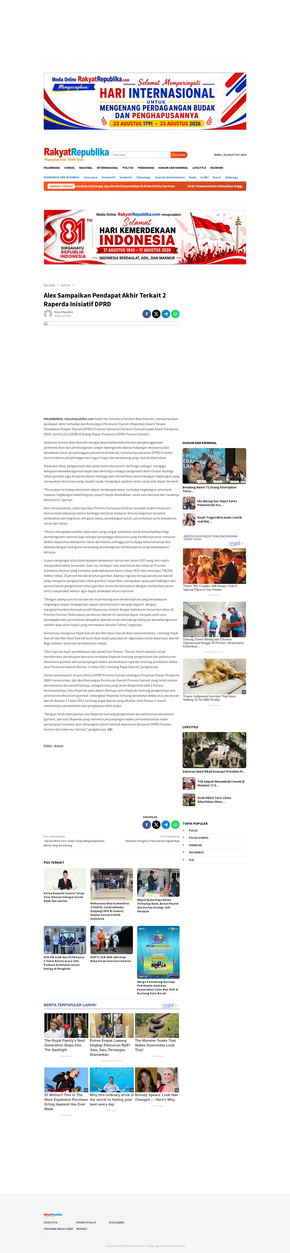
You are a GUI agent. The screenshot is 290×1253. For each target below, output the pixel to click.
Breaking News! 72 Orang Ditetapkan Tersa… (210, 489)
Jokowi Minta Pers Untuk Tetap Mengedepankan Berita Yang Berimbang (74, 840)
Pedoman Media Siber (58, 1229)
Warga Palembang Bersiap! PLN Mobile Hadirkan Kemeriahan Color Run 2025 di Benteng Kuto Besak (157, 987)
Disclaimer (116, 1222)
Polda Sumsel (199, 838)
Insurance (196, 852)
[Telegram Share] (166, 314)
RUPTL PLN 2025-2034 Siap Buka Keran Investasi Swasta (110, 959)
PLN (191, 860)
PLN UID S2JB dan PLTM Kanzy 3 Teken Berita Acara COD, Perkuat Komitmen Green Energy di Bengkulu (64, 963)
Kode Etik (51, 1222)
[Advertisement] (145, 30)
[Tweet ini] (156, 314)
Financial (195, 845)
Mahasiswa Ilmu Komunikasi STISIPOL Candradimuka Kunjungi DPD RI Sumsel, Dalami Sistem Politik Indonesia (109, 911)
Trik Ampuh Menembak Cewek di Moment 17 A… (221, 783)
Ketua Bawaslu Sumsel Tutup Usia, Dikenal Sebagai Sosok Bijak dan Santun (64, 897)
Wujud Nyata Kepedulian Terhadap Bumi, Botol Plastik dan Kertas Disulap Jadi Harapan (158, 905)
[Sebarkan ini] (146, 314)
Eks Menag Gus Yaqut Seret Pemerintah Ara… (217, 503)
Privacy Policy (86, 1222)
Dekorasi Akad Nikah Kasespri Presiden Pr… (214, 771)
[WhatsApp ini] (175, 314)
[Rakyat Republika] (77, 154)
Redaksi (81, 1229)
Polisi (193, 830)
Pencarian (179, 155)
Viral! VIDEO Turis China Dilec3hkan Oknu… (214, 800)
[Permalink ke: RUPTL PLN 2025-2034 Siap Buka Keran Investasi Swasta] (111, 940)
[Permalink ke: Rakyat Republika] (48, 313)
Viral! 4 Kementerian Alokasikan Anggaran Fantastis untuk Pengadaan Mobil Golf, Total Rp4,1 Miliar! (209, 186)
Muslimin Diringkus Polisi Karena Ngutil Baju (153, 838)
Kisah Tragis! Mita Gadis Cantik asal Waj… (219, 519)
